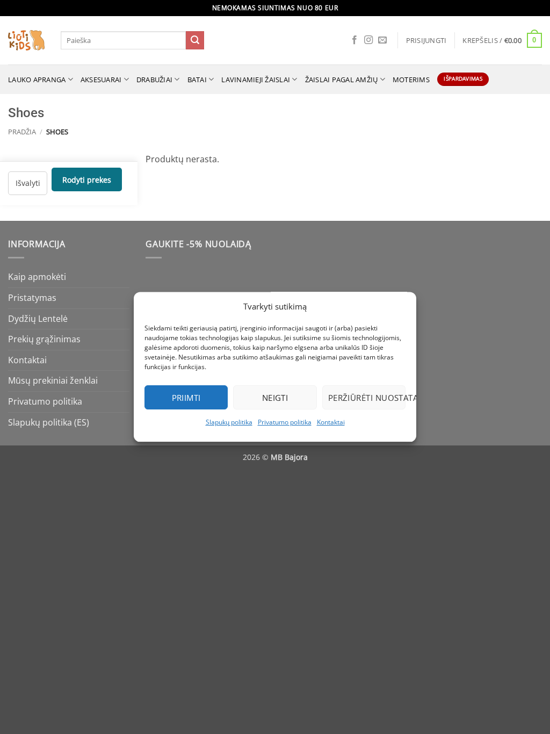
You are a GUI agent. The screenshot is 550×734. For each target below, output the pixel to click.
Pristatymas (32, 298)
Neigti (275, 397)
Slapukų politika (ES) (48, 422)
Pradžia (22, 131)
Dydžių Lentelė (38, 319)
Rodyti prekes (86, 179)
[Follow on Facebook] (354, 40)
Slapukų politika (229, 422)
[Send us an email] (382, 40)
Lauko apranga (37, 79)
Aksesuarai (101, 79)
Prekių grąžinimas (44, 339)
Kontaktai (331, 422)
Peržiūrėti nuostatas (367, 397)
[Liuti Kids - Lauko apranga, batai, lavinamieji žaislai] (26, 41)
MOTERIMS (411, 79)
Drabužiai (154, 79)
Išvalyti (28, 183)
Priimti (186, 397)
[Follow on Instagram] (368, 40)
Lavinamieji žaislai (255, 79)
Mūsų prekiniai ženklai (53, 380)
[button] (426, 40)
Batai (197, 79)
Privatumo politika (285, 422)
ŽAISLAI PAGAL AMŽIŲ (341, 79)
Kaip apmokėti (37, 277)
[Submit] (195, 40)
